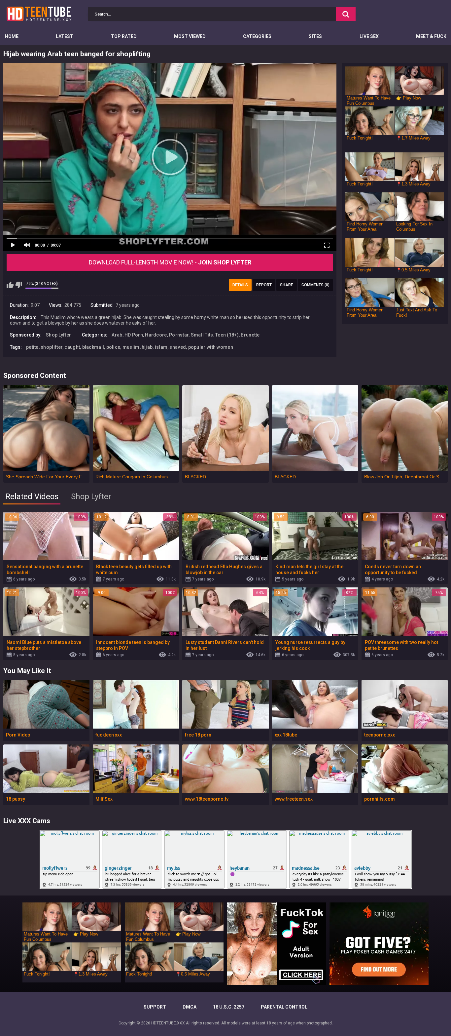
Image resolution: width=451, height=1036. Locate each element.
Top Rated (124, 36)
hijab (147, 347)
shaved (177, 347)
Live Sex (369, 36)
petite (32, 347)
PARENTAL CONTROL (284, 1007)
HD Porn (133, 335)
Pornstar (179, 335)
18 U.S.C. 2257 (228, 1007)
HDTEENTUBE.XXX (168, 1023)
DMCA (189, 1007)
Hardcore (156, 335)
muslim (131, 347)
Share (286, 285)
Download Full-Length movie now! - (170, 262)
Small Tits (202, 335)
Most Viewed (190, 36)
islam (161, 347)
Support (155, 1007)
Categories (257, 36)
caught (72, 347)
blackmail (93, 347)
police (113, 347)
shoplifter (51, 347)
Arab (117, 335)
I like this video (10, 285)
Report (264, 285)
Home (11, 36)
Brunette (250, 335)
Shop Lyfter (58, 335)
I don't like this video (18, 285)
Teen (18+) (227, 335)
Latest (64, 36)
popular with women (210, 347)
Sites (315, 36)
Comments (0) (315, 285)
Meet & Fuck (431, 36)
